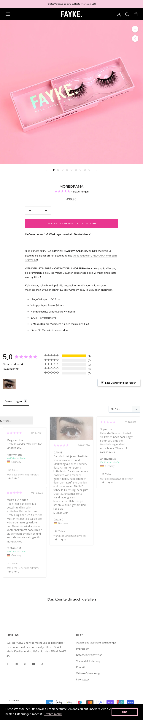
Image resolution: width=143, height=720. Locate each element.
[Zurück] (46, 169)
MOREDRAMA (60, 512)
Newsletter (82, 679)
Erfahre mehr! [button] (53, 714)
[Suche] (127, 14)
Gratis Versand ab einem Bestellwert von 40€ (71, 4)
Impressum (82, 649)
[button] (57, 539)
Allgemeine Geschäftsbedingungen (96, 642)
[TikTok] (42, 664)
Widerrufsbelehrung (88, 673)
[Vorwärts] (96, 169)
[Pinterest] (25, 664)
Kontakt (80, 667)
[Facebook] (8, 664)
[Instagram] (16, 664)
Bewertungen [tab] (13, 401)
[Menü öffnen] (8, 14)
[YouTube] (33, 664)
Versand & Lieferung (88, 661)
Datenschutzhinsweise (89, 655)
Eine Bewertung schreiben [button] (120, 382)
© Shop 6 (14, 700)
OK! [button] (124, 711)
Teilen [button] (61, 531)
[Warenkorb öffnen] (135, 14)
